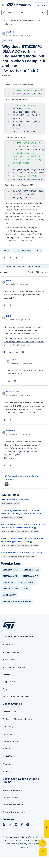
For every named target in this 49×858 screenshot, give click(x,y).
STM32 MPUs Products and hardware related (18, 556)
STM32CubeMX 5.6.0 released (15, 500)
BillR (8, 316)
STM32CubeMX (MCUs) (10, 504)
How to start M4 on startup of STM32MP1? (21, 552)
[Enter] (4, 12)
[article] (24, 293)
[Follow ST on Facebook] (21, 825)
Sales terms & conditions (31, 840)
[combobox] (24, 12)
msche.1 (10, 32)
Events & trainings (11, 741)
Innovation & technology (14, 667)
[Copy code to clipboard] (42, 90)
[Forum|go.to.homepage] (18, 5)
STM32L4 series (26, 582)
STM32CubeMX (10, 576)
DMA (6, 251)
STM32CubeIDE (30, 576)
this (35, 231)
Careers (6, 674)
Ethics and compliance (13, 790)
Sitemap (6, 771)
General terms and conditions (16, 696)
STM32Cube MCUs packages (17, 601)
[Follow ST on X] (4, 825)
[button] (3, 6)
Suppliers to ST (10, 682)
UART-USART (9, 595)
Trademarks (11, 844)
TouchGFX (8, 582)
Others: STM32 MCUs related (13, 518)
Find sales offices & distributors (17, 719)
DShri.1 (9, 280)
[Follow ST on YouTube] (27, 825)
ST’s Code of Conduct (13, 805)
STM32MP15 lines (22, 251)
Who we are (8, 645)
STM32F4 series (31, 570)
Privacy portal (26, 844)
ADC (39, 251)
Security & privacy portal (14, 812)
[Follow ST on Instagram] (16, 825)
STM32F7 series (10, 589)
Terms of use (11, 840)
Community (8, 726)
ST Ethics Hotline (11, 797)
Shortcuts (7, 764)
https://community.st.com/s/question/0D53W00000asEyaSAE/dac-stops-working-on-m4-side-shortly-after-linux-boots (24, 341)
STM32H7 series (11, 570)
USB (26, 589)
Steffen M (11, 431)
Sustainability (9, 659)
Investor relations (11, 652)
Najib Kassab (12, 392)
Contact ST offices (11, 712)
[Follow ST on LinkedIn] (10, 825)
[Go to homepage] (9, 628)
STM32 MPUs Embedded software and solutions (22, 22)
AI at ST (6, 749)
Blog (5, 689)
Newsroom (8, 734)
